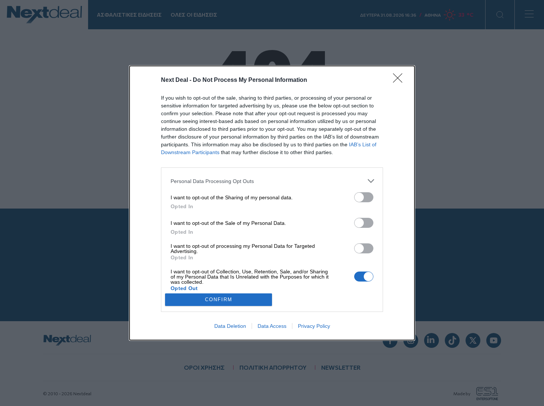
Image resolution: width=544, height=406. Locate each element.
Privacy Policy (314, 326)
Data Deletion (230, 326)
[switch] (363, 197)
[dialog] (272, 203)
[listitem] (272, 181)
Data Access (272, 326)
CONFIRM (218, 299)
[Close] (400, 80)
